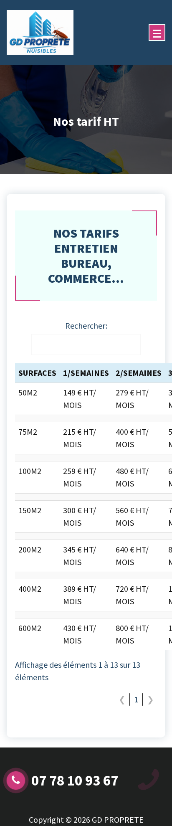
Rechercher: (86, 325)
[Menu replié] (157, 32)
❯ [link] (150, 699)
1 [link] (136, 699)
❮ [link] (122, 699)
